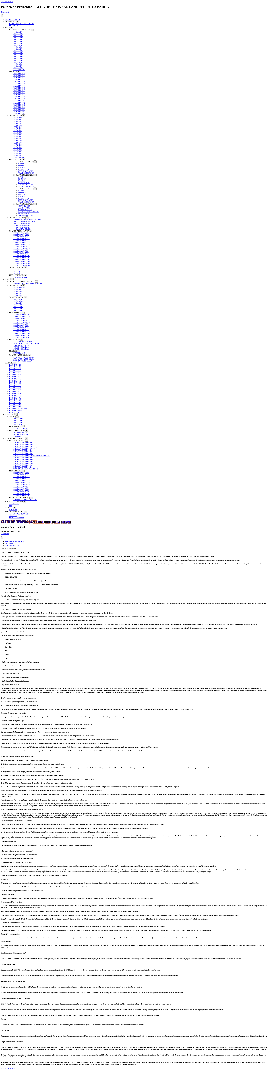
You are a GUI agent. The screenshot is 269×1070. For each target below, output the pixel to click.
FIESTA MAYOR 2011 (21, 252)
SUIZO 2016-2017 (19, 287)
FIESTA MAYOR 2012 (21, 250)
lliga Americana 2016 (20, 434)
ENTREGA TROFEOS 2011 (23, 457)
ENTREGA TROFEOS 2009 (23, 461)
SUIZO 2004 (17, 151)
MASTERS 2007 (19, 104)
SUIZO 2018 (17, 125)
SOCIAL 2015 (18, 45)
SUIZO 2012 (17, 136)
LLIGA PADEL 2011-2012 (22, 341)
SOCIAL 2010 (18, 55)
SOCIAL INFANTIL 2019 (22, 223)
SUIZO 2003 (17, 153)
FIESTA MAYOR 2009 (21, 256)
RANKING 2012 (15, 391)
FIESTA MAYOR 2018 (21, 239)
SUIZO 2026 (17, 117)
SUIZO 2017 (17, 127)
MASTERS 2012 (19, 94)
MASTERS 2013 (19, 93)
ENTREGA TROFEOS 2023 (23, 446)
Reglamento (17, 436)
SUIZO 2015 (17, 131)
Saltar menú (5, 12)
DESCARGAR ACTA (25, 171)
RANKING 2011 (15, 393)
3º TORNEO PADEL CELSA (23, 357)
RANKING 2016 (15, 384)
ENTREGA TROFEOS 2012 (23, 454)
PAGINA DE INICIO (12, 20)
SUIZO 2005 (17, 150)
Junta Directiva (14, 504)
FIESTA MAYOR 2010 (21, 254)
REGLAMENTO (19, 70)
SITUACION (13, 26)
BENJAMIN (22, 165)
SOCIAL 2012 (18, 51)
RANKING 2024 (15, 369)
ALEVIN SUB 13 (24, 208)
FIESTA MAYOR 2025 (21, 233)
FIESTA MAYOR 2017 (21, 241)
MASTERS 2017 (19, 85)
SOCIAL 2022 (18, 36)
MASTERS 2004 (19, 110)
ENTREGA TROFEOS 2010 (23, 459)
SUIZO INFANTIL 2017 (21, 227)
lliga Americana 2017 (20, 432)
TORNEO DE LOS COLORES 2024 (26, 469)
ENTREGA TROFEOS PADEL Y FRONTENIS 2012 (31, 456)
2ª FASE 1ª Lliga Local (21, 349)
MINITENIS (22, 194)
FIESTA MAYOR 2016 (21, 242)
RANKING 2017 (15, 382)
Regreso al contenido (8, 1068)
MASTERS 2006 (19, 106)
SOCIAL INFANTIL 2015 (22, 229)
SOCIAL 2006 (18, 62)
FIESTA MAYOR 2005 (21, 263)
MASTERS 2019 (19, 81)
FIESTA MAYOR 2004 (21, 265)
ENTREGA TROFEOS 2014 (23, 450)
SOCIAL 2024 (18, 34)
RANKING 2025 (15, 367)
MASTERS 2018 (19, 83)
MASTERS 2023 (19, 77)
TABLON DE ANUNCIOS (18, 514)
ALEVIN (21, 163)
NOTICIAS (13, 510)
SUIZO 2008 (17, 144)
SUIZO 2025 (17, 119)
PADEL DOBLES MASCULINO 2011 (26, 343)
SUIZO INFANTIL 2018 (21, 225)
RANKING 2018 (15, 380)
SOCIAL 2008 (18, 58)
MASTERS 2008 (19, 102)
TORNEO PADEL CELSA (22, 361)
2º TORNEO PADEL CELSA (23, 359)
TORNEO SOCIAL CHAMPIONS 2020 (27, 219)
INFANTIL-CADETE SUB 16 (28, 212)
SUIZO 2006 (17, 148)
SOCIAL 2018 (18, 39)
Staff (10, 506)
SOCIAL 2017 (18, 41)
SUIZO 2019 (17, 123)
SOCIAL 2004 (18, 66)
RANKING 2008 (15, 399)
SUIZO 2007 (17, 146)
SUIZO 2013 (17, 134)
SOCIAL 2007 (18, 60)
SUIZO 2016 (17, 129)
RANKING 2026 (15, 365)
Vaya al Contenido (7, 2)
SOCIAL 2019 (18, 38)
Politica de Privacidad (16, 518)
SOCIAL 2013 (18, 49)
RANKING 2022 (15, 372)
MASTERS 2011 (19, 96)
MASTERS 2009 (19, 100)
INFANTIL (21, 167)
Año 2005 (16, 273)
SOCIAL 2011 (18, 53)
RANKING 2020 (15, 376)
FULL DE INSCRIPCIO (26, 173)
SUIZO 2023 (17, 121)
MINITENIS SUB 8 (24, 206)
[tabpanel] (134, 807)
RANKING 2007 (15, 401)
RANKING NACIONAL (18, 410)
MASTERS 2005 (19, 108)
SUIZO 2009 (17, 142)
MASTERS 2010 (19, 98)
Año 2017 (16, 269)
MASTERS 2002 (19, 113)
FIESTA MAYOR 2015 (21, 244)
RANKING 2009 (15, 397)
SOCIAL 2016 (18, 43)
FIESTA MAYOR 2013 (21, 248)
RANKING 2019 (15, 378)
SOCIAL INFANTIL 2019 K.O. (24, 221)
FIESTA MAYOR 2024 (21, 235)
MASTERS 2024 (19, 76)
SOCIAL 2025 (18, 32)
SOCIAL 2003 (18, 68)
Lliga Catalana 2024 (20, 277)
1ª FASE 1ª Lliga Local (21, 347)
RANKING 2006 (15, 403)
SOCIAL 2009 (18, 56)
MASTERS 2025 (19, 74)
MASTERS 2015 (19, 89)
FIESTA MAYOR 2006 (21, 261)
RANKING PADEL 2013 (18, 408)
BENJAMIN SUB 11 (25, 210)
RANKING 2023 (15, 371)
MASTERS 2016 (19, 87)
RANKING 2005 (15, 405)
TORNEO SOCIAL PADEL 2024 (25, 500)
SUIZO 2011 (17, 138)
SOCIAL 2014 (18, 47)
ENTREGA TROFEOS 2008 (23, 463)
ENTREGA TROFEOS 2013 (23, 452)
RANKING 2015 (15, 386)
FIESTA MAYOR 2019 (21, 237)
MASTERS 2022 (19, 79)
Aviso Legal (13, 516)
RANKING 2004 (15, 406)
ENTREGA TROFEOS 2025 (23, 442)
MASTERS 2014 (19, 91)
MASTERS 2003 (19, 111)
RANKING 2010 (15, 395)
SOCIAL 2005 (18, 64)
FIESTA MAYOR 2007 (21, 259)
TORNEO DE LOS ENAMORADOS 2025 (28, 283)
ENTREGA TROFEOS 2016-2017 (25, 448)
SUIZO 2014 (17, 133)
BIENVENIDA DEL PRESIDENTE (21, 24)
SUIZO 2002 (17, 155)
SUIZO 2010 (17, 140)
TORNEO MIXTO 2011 (21, 345)
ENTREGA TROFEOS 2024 (23, 444)
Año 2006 (16, 271)
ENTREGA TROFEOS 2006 (23, 467)
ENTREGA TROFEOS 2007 (23, 465)
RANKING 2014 (15, 388)
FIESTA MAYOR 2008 (21, 258)
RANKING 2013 (15, 389)
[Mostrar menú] (2, 14)
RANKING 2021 (15, 374)
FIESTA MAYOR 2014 (21, 246)
